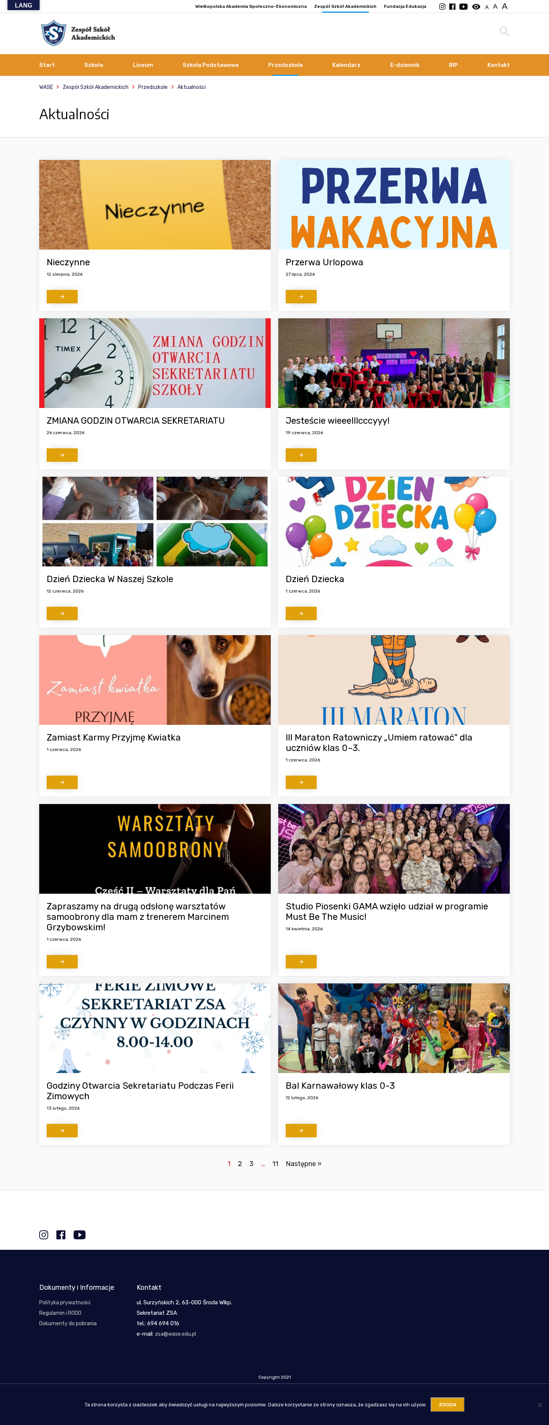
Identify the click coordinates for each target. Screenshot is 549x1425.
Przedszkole (285, 65)
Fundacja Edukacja (405, 6)
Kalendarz (346, 65)
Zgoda (447, 1404)
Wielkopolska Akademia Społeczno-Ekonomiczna (251, 6)
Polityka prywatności (64, 1302)
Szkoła (93, 65)
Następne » (304, 1164)
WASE (46, 87)
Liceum (143, 65)
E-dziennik (404, 65)
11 (275, 1164)
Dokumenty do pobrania (68, 1323)
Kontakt (498, 65)
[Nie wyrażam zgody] (539, 1405)
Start (47, 65)
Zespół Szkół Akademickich (345, 6)
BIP (453, 65)
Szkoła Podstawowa (211, 65)
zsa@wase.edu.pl (175, 1334)
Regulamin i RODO (60, 1313)
